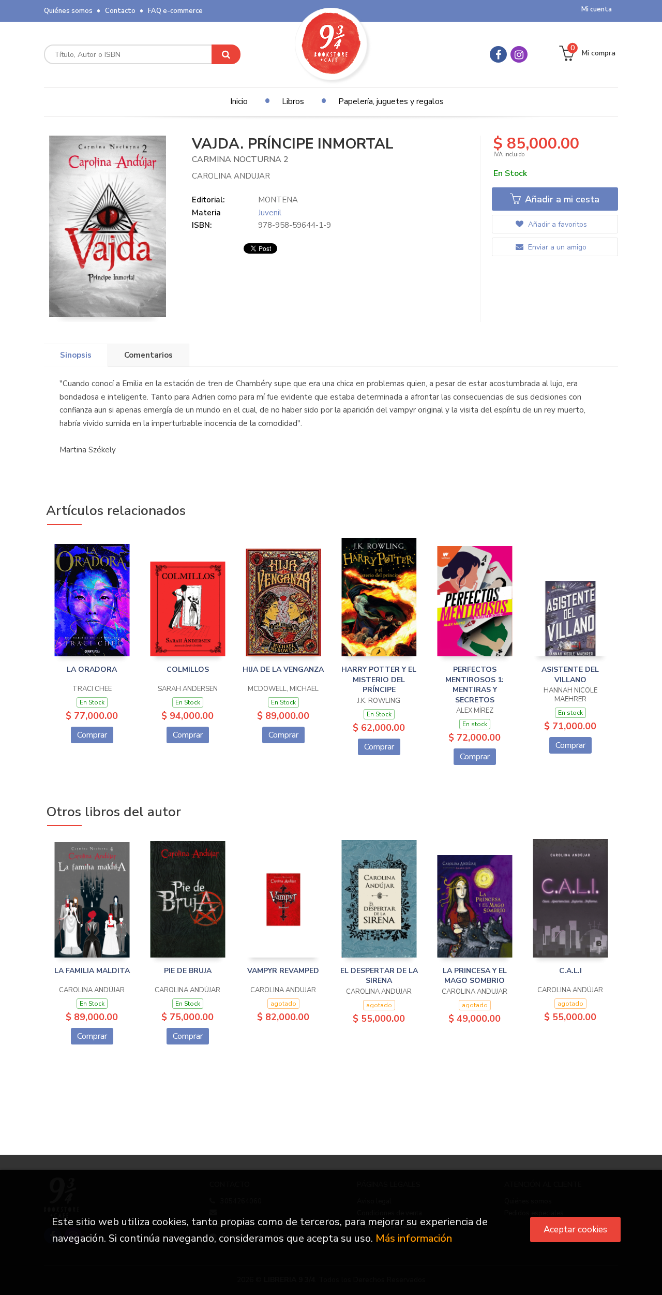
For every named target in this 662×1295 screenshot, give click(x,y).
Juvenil (269, 213)
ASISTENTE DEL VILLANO (570, 675)
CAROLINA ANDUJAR (231, 176)
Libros (293, 101)
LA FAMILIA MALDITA (92, 971)
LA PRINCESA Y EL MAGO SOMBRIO (475, 976)
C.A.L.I (570, 971)
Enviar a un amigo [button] (556, 247)
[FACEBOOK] (498, 54)
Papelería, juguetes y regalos (391, 101)
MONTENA (278, 200)
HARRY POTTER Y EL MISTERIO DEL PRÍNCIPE (378, 680)
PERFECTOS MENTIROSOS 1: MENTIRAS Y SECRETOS (474, 685)
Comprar (92, 735)
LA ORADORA (92, 669)
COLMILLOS (188, 669)
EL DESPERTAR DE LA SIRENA (379, 976)
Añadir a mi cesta (560, 199)
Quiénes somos (68, 11)
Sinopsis (76, 355)
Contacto (120, 11)
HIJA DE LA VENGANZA (283, 669)
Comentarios (148, 355)
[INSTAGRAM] (519, 54)
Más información (413, 1238)
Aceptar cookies (575, 1229)
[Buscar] (226, 54)
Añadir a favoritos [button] (556, 224)
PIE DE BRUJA (188, 971)
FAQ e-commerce (175, 11)
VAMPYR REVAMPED (283, 971)
